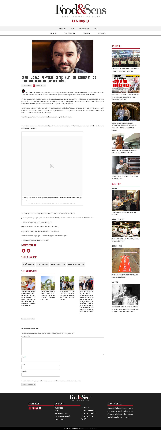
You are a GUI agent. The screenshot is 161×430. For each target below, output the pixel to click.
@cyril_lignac (37, 236)
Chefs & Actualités (41, 86)
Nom (23, 357)
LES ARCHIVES (86, 33)
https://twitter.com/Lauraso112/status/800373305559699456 (39, 227)
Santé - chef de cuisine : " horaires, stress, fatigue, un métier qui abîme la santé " (125, 240)
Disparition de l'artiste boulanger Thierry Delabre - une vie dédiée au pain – (125, 177)
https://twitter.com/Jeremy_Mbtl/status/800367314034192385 (40, 231)
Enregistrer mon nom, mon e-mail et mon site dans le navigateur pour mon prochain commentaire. (51, 381)
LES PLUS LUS (53, 33)
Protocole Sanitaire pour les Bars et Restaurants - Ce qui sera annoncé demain (125, 276)
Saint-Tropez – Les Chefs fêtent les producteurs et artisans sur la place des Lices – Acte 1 (67, 295)
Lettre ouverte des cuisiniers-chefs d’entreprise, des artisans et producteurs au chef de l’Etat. (125, 70)
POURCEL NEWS (59, 419)
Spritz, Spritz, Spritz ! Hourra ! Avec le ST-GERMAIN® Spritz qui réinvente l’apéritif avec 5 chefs (48, 295)
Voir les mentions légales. (89, 428)
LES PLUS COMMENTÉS (70, 33)
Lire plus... (126, 417)
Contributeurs (102, 33)
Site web (24, 371)
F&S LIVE (96, 29)
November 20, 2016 (47, 222)
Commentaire (25, 336)
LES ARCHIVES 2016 (87, 416)
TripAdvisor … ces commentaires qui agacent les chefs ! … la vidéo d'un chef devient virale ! (124, 152)
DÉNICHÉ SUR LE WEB (84, 29)
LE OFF (72, 29)
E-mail (23, 364)
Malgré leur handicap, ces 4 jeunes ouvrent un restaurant (124, 213)
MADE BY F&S (62, 29)
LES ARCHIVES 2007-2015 (88, 413)
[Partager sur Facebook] (23, 252)
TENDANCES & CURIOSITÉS (62, 416)
